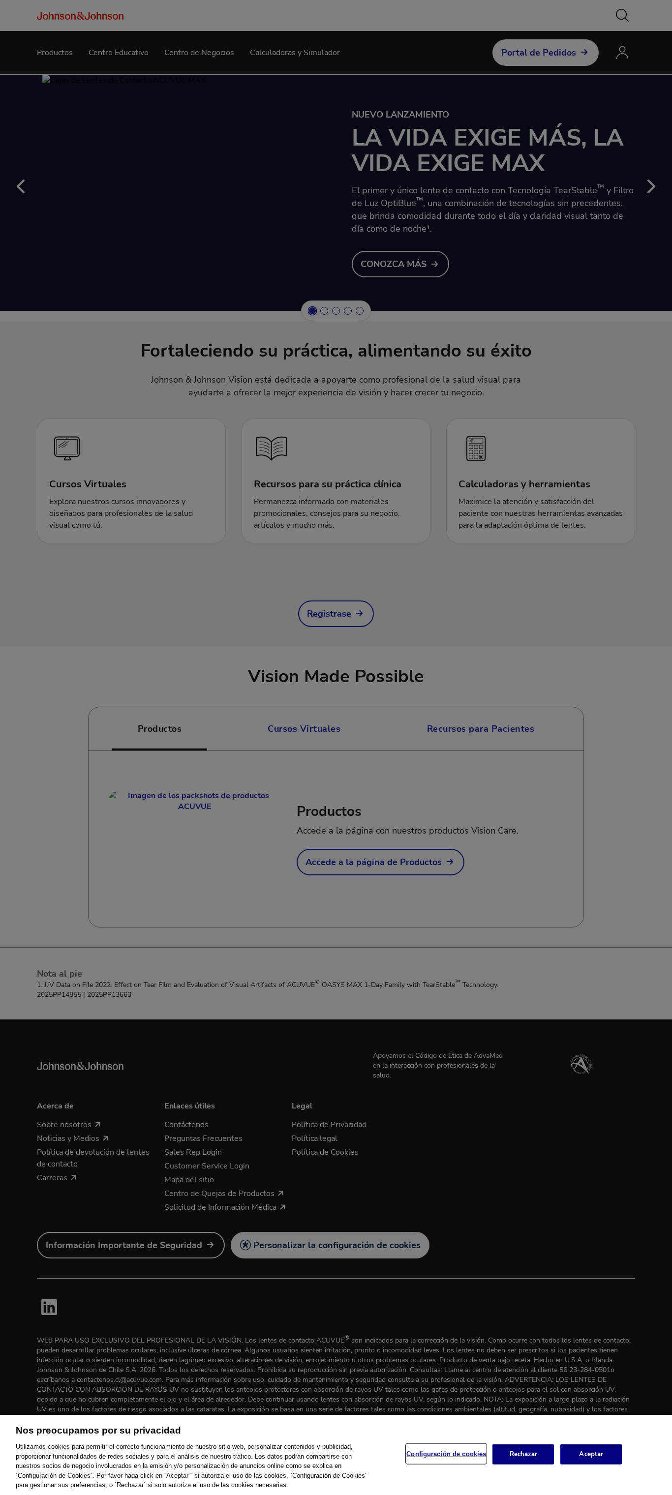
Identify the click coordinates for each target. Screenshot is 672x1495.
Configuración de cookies (446, 1453)
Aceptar (591, 1453)
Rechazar (523, 1453)
